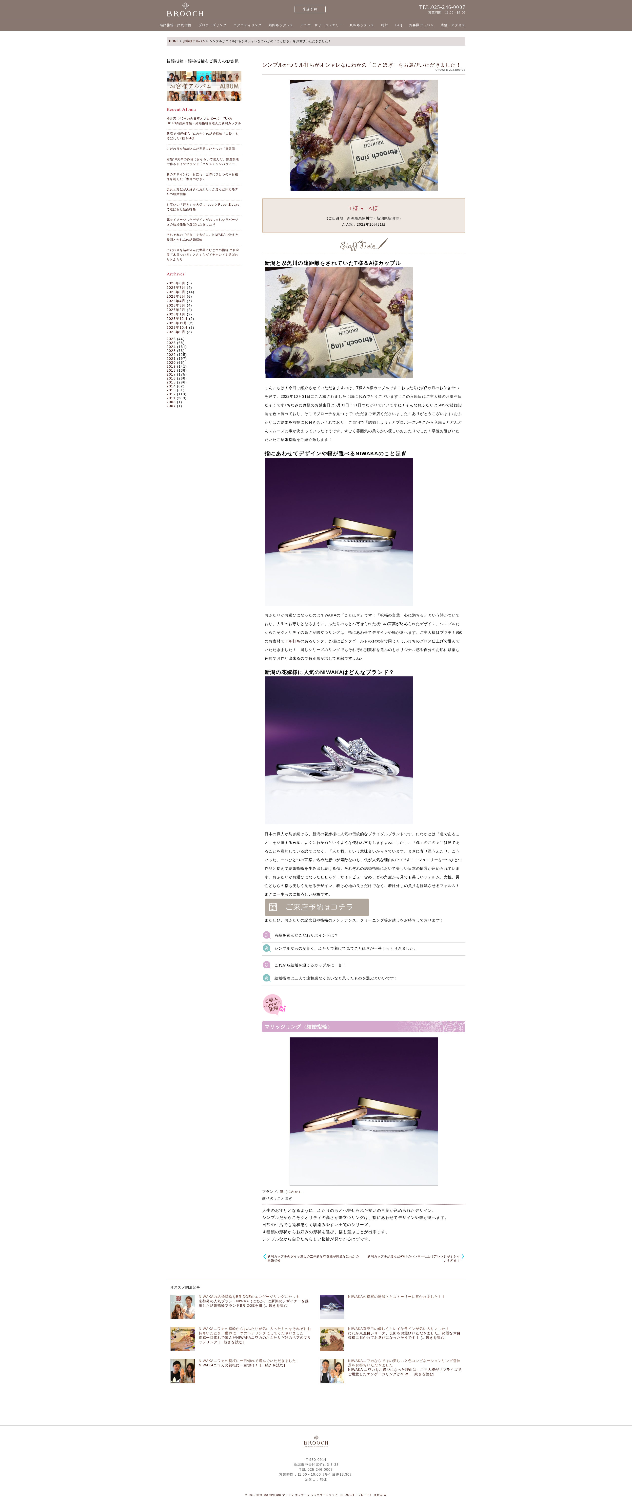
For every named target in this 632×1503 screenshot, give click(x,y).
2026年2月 (176, 310)
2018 (171, 370)
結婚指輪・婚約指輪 (176, 25)
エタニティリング (248, 25)
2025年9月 (176, 332)
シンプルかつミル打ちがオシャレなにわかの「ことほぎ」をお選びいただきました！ (361, 65)
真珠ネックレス (362, 25)
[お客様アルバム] (204, 86)
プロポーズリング (212, 25)
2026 (171, 339)
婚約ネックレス (281, 25)
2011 (171, 398)
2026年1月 (176, 314)
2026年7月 (176, 288)
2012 (171, 394)
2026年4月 (176, 301)
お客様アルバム (421, 25)
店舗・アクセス (453, 25)
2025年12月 (177, 319)
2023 (171, 351)
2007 (171, 406)
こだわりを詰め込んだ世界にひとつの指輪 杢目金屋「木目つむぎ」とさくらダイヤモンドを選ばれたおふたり (203, 254)
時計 (384, 25)
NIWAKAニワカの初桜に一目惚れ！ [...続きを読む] (242, 1365)
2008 (171, 402)
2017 (171, 374)
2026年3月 (176, 305)
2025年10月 (177, 327)
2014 (171, 386)
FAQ (398, 25)
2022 (171, 355)
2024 (171, 347)
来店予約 (310, 9)
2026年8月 (176, 283)
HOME (174, 41)
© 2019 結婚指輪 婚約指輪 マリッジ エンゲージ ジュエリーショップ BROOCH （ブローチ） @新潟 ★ (316, 1494)
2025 (171, 343)
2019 (171, 366)
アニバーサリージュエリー (321, 25)
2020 (171, 362)
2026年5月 (176, 296)
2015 (171, 382)
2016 (171, 378)
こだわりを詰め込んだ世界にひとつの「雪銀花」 (202, 148)
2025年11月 (177, 323)
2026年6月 (176, 292)
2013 (171, 390)
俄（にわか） (291, 1192)
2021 (171, 359)
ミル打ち (293, 641)
